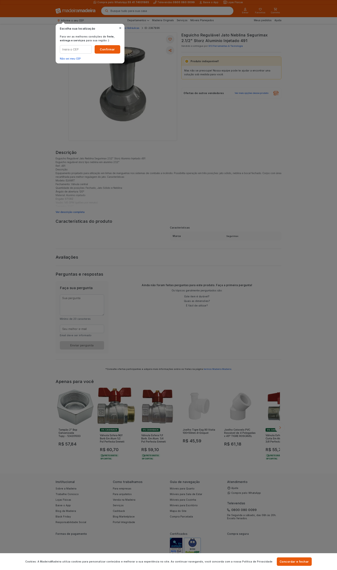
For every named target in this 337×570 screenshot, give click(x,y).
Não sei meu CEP (70, 58)
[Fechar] (120, 28)
